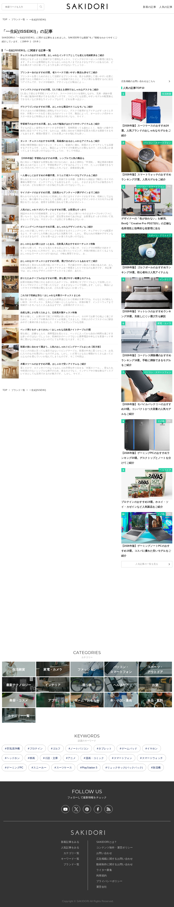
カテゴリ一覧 (71, 853)
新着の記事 (149, 6)
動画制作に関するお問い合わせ (114, 864)
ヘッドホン (13, 758)
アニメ (72, 758)
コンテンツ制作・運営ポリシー (114, 847)
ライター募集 (104, 869)
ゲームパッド (129, 748)
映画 (32, 758)
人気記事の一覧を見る (146, 564)
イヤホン (152, 748)
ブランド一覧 (71, 864)
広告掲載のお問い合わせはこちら (138, 81)
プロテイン (36, 748)
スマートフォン (123, 758)
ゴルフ (56, 748)
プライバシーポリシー (109, 881)
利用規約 (101, 875)
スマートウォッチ (152, 758)
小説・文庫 (51, 758)
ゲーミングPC (15, 767)
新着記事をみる (70, 841)
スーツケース (64, 767)
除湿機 (157, 767)
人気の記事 (165, 6)
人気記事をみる (70, 847)
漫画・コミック (95, 758)
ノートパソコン (79, 748)
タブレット (105, 748)
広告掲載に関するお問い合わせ (114, 858)
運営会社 (101, 886)
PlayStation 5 (89, 767)
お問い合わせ (104, 853)
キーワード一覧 (70, 858)
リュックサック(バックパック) (125, 767)
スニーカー (39, 767)
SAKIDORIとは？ (106, 841)
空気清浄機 (13, 748)
